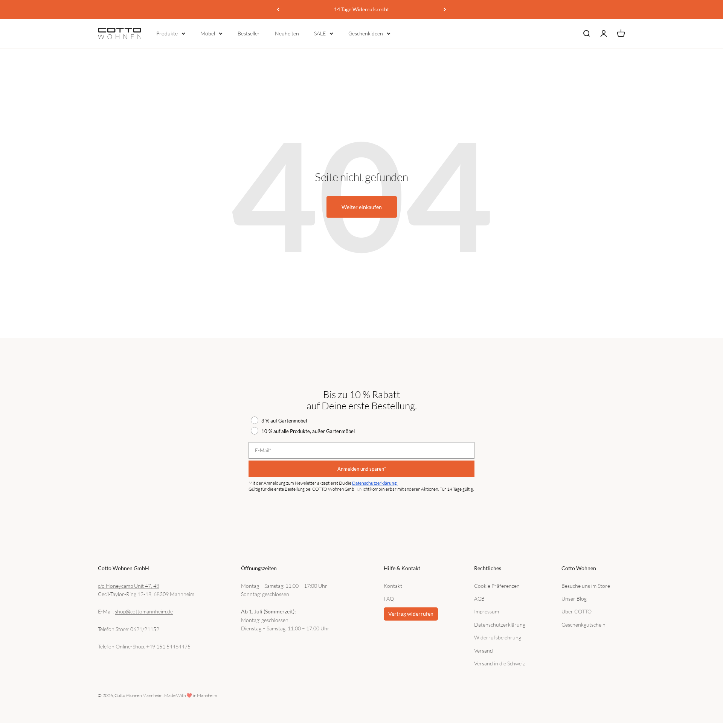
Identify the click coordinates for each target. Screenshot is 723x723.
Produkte (167, 33)
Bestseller (249, 33)
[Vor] (445, 9)
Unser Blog (574, 598)
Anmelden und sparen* (361, 469)
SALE (320, 33)
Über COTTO (576, 611)
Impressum (486, 611)
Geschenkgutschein (583, 624)
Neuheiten (287, 33)
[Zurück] (278, 9)
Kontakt (393, 586)
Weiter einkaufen (362, 207)
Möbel (207, 33)
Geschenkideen (365, 33)
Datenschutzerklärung (499, 624)
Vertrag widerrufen (410, 613)
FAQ (389, 598)
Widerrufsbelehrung (497, 637)
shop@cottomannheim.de (144, 611)
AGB (479, 598)
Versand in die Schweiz (499, 663)
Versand (483, 650)
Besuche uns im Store (585, 586)
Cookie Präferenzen (497, 586)
